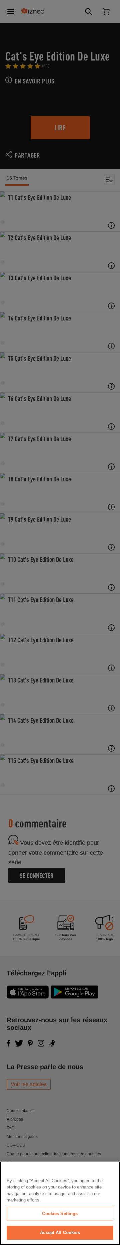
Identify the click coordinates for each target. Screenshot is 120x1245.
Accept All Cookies (60, 1232)
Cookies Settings (60, 1213)
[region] (60, 1203)
